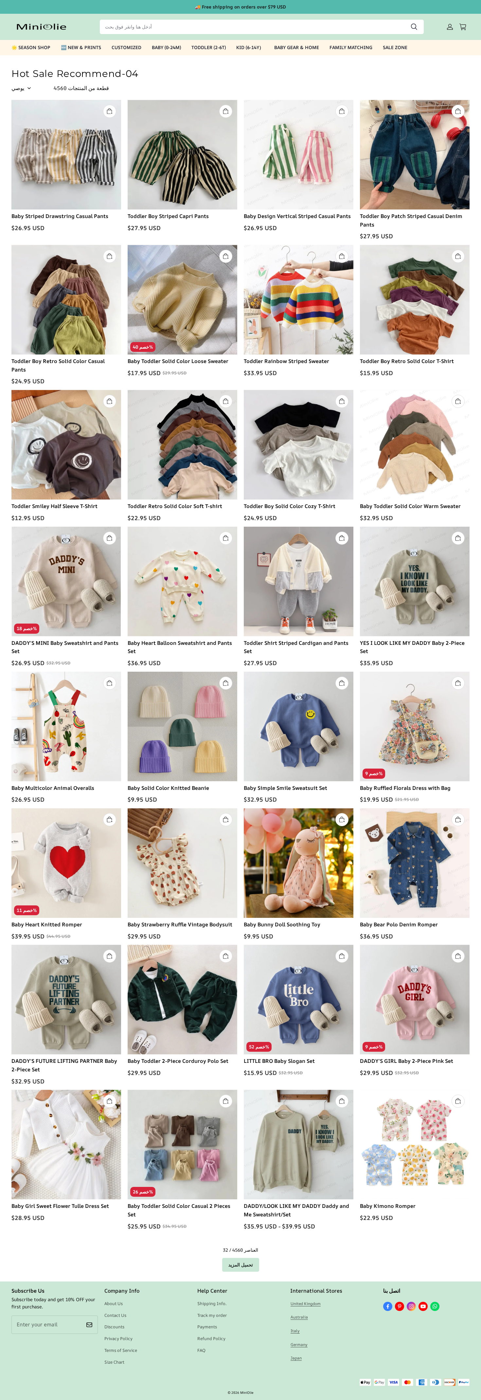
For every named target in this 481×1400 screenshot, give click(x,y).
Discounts (114, 1327)
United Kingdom (306, 1303)
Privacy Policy (118, 1338)
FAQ (201, 1350)
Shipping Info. (211, 1303)
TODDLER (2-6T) (208, 47)
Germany (299, 1344)
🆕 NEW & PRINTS (81, 47)
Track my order (212, 1315)
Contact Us (115, 1315)
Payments (207, 1327)
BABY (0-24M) (166, 47)
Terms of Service (120, 1350)
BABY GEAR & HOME (296, 47)
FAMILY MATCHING (351, 47)
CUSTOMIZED (126, 47)
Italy (295, 1331)
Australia (299, 1317)
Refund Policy (211, 1338)
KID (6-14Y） (250, 47)
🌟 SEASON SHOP (30, 47)
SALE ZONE (395, 47)
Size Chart (114, 1362)
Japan (296, 1358)
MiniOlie (246, 1392)
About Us (113, 1303)
